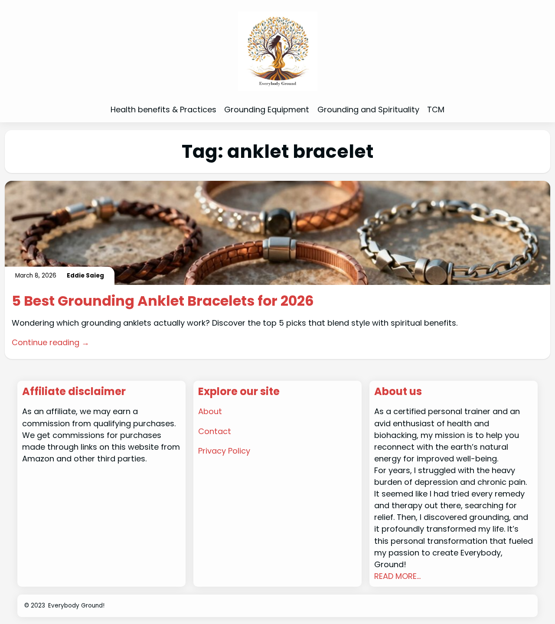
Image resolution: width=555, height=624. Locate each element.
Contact (214, 431)
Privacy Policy (224, 450)
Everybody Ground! (76, 605)
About (210, 411)
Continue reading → (50, 342)
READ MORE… (397, 576)
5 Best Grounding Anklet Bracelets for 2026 (163, 301)
